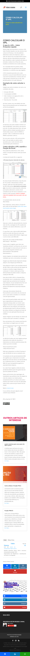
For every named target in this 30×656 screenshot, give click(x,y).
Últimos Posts (11, 540)
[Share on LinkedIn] (15, 654)
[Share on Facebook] (5, 654)
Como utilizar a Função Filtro (13, 485)
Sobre (5, 540)
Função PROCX (9, 510)
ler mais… (7, 461)
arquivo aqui (10, 388)
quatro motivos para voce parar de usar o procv (14, 444)
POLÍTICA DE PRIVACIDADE (14, 634)
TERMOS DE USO (14, 636)
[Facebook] (25, 545)
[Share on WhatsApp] (25, 654)
